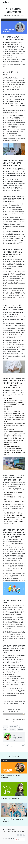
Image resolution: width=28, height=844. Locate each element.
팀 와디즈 (22, 15)
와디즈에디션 (14, 726)
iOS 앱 (14, 838)
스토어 (5, 726)
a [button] (22, 2)
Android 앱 (7, 838)
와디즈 (4, 829)
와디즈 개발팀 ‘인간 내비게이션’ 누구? (11, 798)
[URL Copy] (11, 745)
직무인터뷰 (12, 729)
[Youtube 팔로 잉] (21, 835)
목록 (23, 745)
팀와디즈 (21, 729)
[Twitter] (7, 745)
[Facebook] (4, 745)
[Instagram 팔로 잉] (24, 835)
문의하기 (13, 829)
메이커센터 (8, 829)
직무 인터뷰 (16, 15)
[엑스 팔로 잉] (18, 835)
